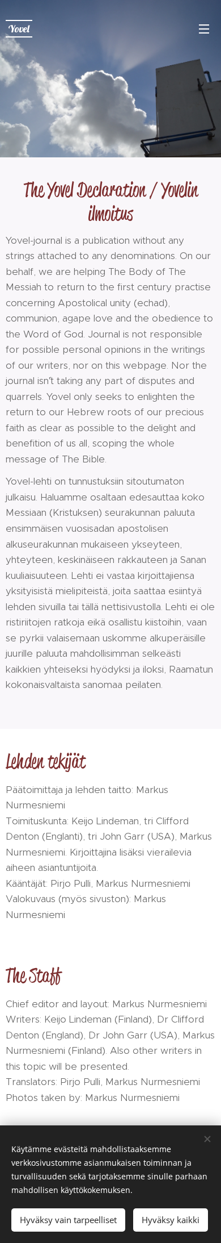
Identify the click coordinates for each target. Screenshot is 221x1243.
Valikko (204, 28)
